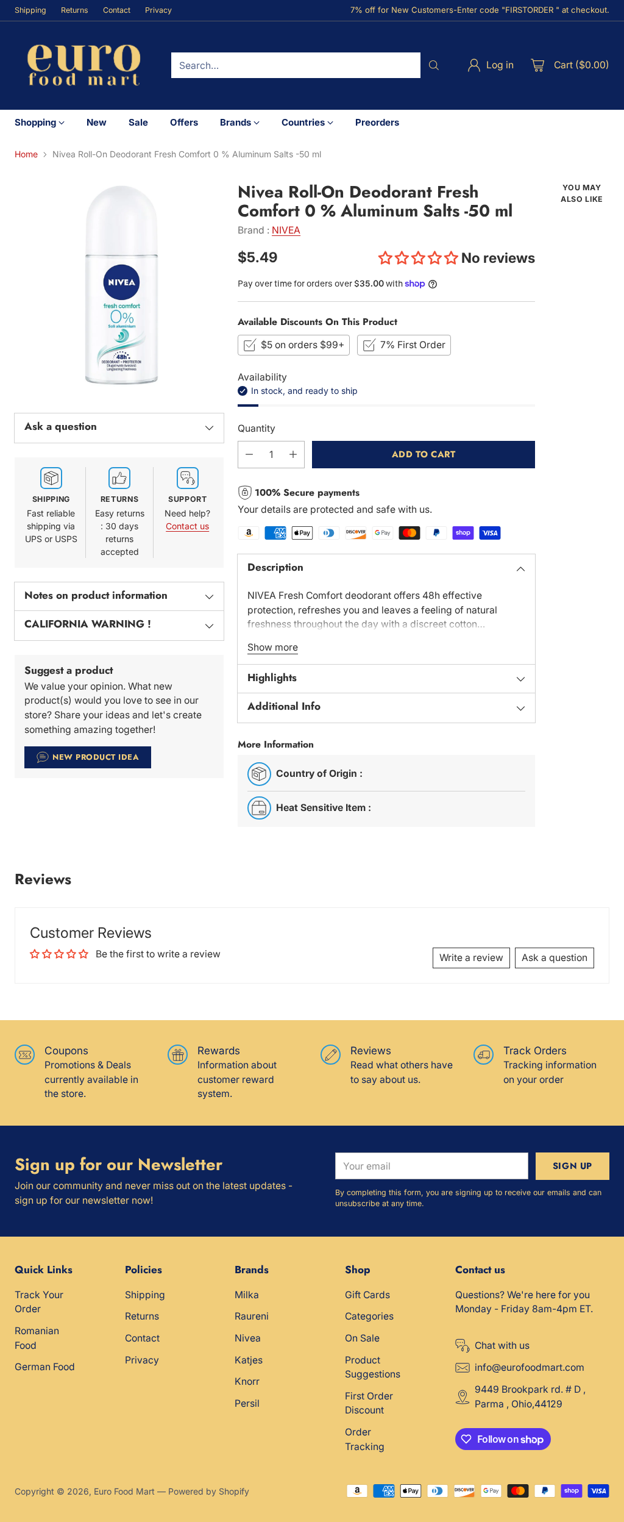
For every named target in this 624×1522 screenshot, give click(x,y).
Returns (142, 1316)
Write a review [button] (471, 957)
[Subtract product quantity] (249, 454)
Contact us (187, 526)
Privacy (142, 1360)
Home (26, 154)
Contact (142, 1338)
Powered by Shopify (208, 1491)
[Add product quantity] (293, 454)
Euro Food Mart (124, 1491)
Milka (247, 1295)
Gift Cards (367, 1295)
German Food (45, 1367)
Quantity (256, 428)
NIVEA (286, 230)
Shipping (145, 1295)
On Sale (362, 1338)
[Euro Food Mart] (83, 65)
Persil (247, 1403)
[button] (419, 257)
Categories (369, 1316)
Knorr (247, 1381)
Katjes (249, 1360)
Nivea (248, 1338)
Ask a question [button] (554, 957)
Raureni (252, 1316)
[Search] (433, 65)
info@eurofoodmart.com (529, 1367)
